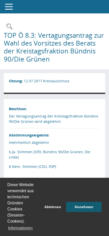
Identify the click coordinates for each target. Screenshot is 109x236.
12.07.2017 (33, 80)
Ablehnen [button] (52, 207)
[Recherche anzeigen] (8, 27)
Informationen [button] (20, 228)
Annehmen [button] (84, 207)
